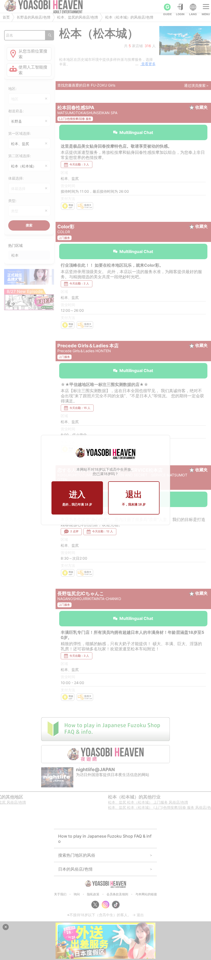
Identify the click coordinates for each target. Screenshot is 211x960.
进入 (77, 498)
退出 (134, 498)
